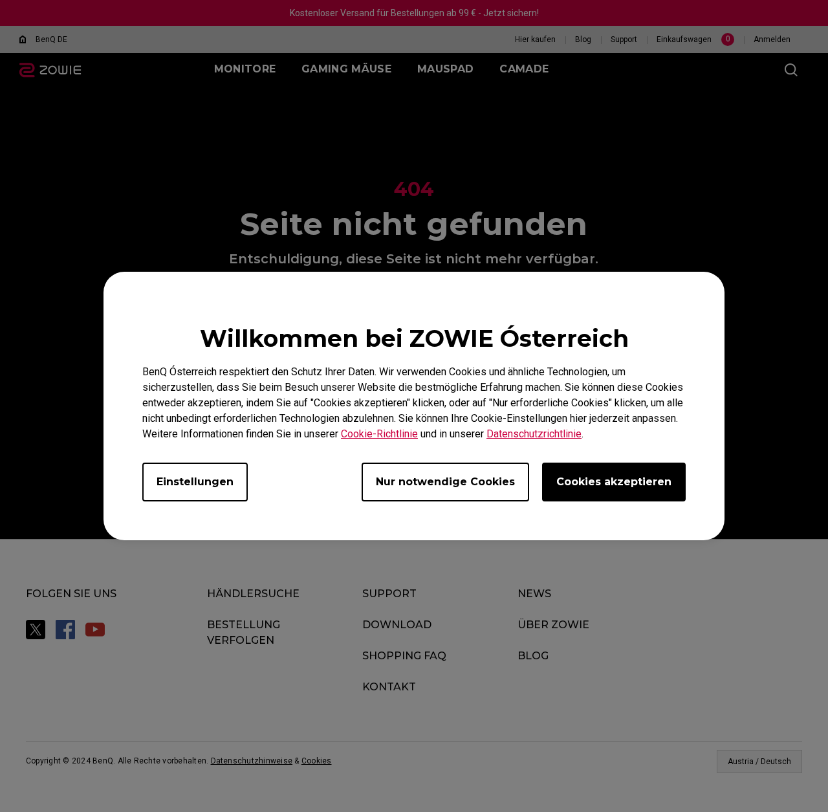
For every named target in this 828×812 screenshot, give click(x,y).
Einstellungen (195, 482)
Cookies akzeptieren (613, 482)
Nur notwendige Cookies (445, 482)
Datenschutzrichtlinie (534, 434)
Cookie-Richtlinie (379, 434)
